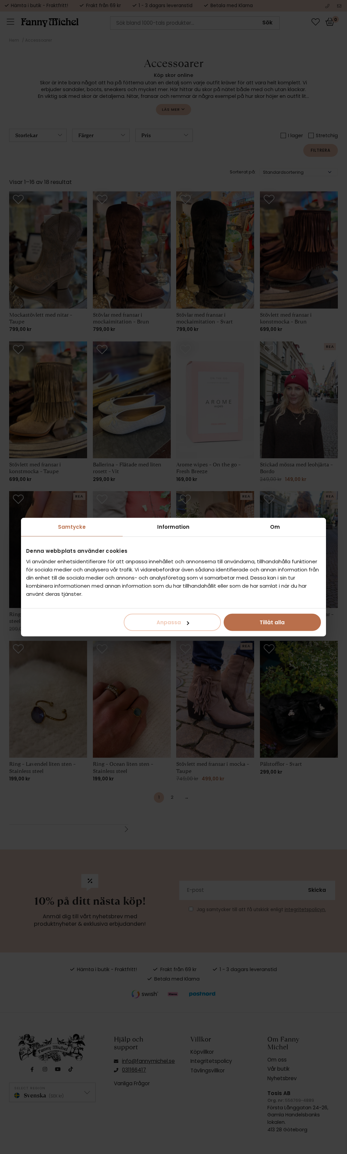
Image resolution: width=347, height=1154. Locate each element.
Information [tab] (173, 526)
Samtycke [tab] (72, 526)
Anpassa (169, 622)
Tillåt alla (272, 622)
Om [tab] (275, 526)
